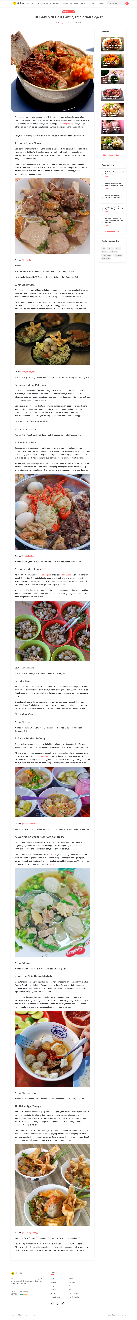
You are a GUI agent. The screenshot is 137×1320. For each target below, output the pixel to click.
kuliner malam (54, 864)
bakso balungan (43, 575)
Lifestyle (110, 248)
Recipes (118, 248)
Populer (75, 3)
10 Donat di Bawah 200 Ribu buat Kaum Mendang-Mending (114, 220)
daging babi (66, 575)
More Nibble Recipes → (112, 155)
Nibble (113, 1315)
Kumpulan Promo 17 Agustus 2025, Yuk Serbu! (114, 208)
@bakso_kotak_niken (31, 260)
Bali (70, 1290)
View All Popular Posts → (112, 231)
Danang (60, 23)
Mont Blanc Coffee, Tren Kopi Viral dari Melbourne (114, 185)
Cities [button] (31, 3)
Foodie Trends (45, 3)
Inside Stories (106, 258)
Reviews (104, 252)
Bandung (72, 1282)
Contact (34, 1315)
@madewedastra (29, 824)
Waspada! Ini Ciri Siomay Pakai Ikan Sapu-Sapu (113, 196)
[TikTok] (57, 1303)
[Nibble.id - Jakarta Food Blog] (19, 3)
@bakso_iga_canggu (30, 1233)
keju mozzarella (41, 756)
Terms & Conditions (16, 1315)
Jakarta (71, 1278)
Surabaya (72, 1286)
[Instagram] (52, 1303)
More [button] (100, 3)
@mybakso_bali (28, 372)
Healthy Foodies (61, 3)
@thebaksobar (28, 556)
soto (52, 854)
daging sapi (69, 124)
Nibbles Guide (88, 3)
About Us (26, 1315)
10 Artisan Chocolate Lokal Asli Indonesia (114, 173)
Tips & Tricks (113, 252)
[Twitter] (63, 1303)
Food (103, 248)
